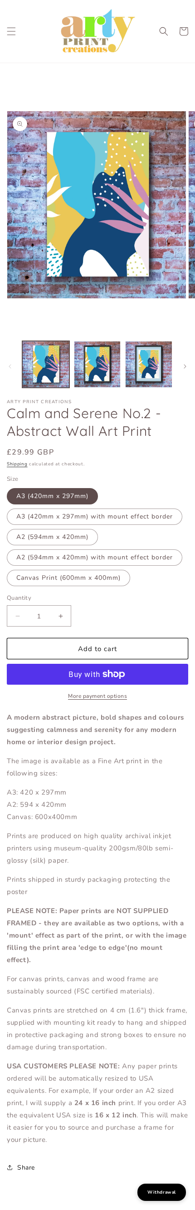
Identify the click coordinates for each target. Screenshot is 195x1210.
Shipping (17, 464)
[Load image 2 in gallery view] (97, 364)
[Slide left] (10, 366)
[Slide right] (185, 366)
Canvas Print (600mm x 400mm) (68, 577)
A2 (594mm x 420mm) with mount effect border (94, 557)
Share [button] (26, 1167)
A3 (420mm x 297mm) (52, 496)
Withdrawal (161, 1192)
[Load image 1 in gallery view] (45, 364)
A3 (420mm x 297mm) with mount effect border (94, 516)
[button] (11, 31)
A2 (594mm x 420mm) (52, 537)
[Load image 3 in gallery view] (148, 364)
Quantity (19, 598)
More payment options (97, 696)
